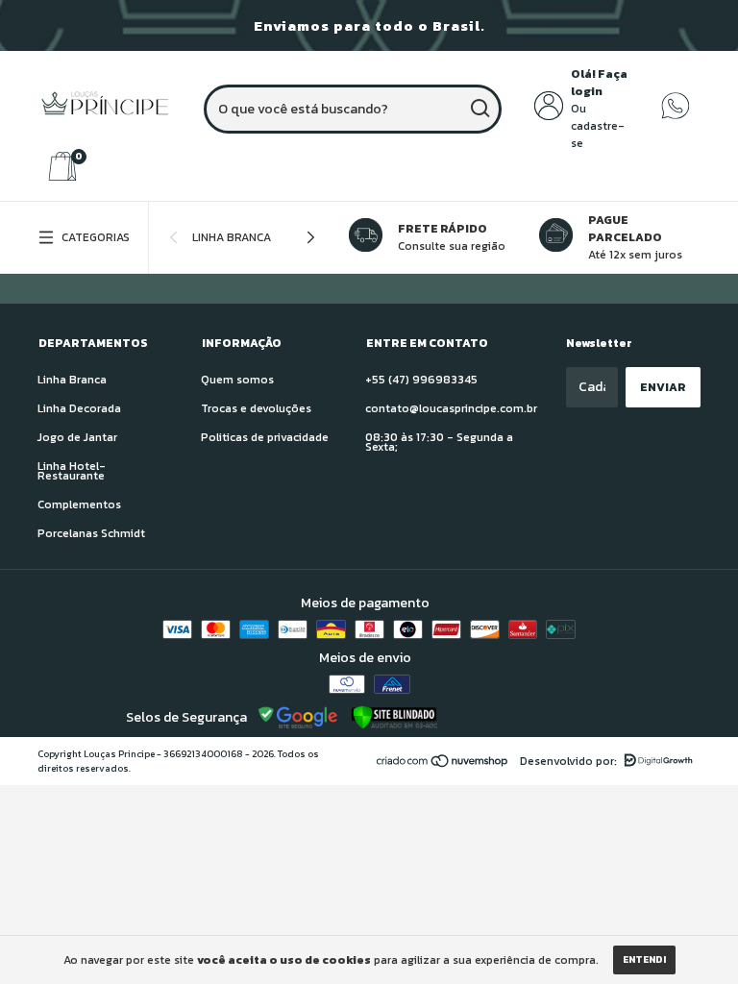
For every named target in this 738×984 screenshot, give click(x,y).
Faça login (599, 82)
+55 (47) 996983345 (421, 379)
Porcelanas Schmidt (91, 533)
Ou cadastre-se (598, 126)
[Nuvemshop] (443, 763)
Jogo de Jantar (77, 437)
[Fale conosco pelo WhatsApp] (676, 116)
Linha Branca (231, 237)
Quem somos (237, 379)
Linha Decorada (79, 408)
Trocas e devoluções (256, 408)
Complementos (79, 504)
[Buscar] (479, 108)
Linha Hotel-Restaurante (71, 470)
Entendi (644, 959)
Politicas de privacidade (265, 437)
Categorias (96, 237)
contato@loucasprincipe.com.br (451, 408)
